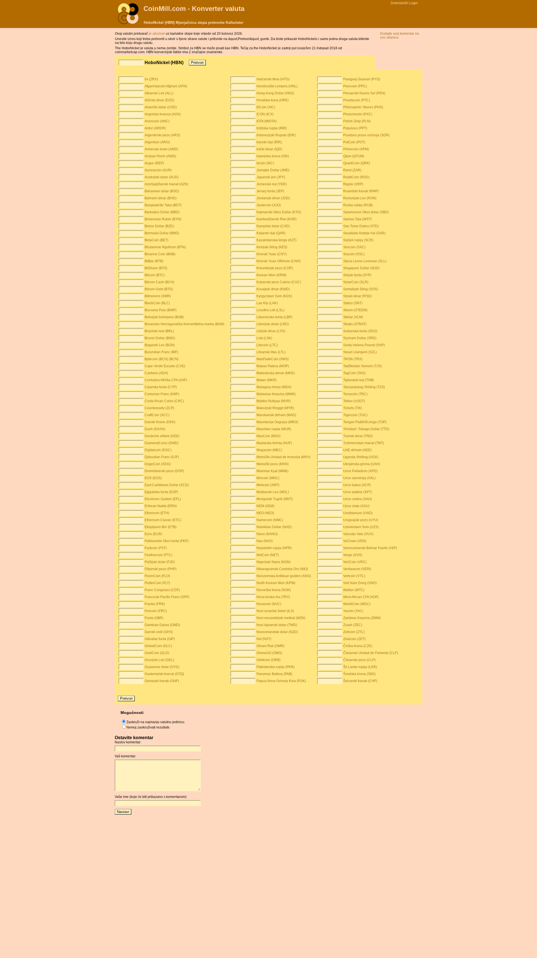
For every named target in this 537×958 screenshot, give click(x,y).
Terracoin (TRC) (355, 394)
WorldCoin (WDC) (357, 604)
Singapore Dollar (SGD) (361, 268)
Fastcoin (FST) (156, 548)
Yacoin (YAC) (353, 611)
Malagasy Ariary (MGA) (273, 387)
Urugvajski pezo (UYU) (360, 520)
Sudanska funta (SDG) (360, 331)
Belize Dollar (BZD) (159, 226)
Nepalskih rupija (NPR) (274, 548)
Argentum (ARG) (157, 142)
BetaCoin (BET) (156, 240)
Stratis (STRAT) (354, 324)
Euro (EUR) (153, 534)
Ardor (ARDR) (155, 128)
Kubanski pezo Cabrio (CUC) (278, 282)
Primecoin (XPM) (356, 149)
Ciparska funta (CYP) (161, 387)
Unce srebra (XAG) (357, 499)
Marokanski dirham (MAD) (276, 415)
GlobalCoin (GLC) (158, 646)
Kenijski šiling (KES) (271, 247)
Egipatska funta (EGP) (161, 492)
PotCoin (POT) (354, 142)
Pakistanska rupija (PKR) (275, 667)
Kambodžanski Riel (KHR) (276, 219)
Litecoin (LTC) (267, 345)
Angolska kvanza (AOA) (163, 114)
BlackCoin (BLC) (157, 303)
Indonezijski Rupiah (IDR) (276, 135)
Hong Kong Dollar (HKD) (275, 93)
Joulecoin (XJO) (268, 205)
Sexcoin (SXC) (354, 247)
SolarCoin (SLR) (355, 282)
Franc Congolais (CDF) (162, 590)
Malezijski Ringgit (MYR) (275, 408)
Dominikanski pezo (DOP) (164, 471)
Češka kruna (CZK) (357, 646)
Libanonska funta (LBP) (274, 317)
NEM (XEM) (265, 506)
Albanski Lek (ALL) (159, 93)
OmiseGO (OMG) (269, 653)
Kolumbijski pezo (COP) (274, 268)
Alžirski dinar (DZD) (159, 100)
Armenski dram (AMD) (161, 149)
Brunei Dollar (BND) (160, 338)
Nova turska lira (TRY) (273, 597)
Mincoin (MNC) (267, 478)
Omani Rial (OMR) (270, 646)
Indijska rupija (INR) (271, 128)
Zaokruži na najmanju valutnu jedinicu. (155, 722)
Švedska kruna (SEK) (359, 674)
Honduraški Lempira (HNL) (277, 86)
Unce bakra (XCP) (357, 485)
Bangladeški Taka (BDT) (163, 205)
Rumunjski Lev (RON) (359, 198)
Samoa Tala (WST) (357, 219)
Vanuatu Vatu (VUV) (358, 534)
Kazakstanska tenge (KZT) (276, 240)
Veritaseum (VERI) (357, 569)
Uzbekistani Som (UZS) (361, 527)
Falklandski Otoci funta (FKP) (167, 541)
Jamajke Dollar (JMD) (272, 170)
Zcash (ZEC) (352, 625)
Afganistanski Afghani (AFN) (166, 86)
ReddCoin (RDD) (356, 177)
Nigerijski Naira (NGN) (273, 562)
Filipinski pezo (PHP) (160, 569)
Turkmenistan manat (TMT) (363, 443)
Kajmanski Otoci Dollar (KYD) (278, 212)
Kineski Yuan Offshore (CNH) (278, 261)
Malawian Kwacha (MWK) (276, 394)
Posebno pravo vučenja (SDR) (366, 135)
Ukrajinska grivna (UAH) (361, 464)
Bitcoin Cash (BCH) (159, 282)
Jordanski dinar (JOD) (273, 198)
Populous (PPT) (355, 128)
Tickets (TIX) (352, 408)
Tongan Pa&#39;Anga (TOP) (365, 422)
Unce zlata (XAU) (356, 506)
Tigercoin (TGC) (355, 415)
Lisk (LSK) (264, 338)
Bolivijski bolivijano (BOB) (164, 317)
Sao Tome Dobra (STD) (361, 226)
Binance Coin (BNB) (160, 254)
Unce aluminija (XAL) (359, 478)
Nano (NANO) (267, 534)
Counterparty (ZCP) (159, 408)
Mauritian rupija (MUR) (273, 429)
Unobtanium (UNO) (358, 513)
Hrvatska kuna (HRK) (272, 100)
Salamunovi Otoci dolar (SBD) (366, 212)
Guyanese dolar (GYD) (162, 667)
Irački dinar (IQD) (269, 149)
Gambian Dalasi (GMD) (162, 625)
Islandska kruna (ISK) (272, 156)
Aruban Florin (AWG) (160, 156)
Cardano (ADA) (156, 373)
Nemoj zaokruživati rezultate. (148, 727)
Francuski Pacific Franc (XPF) (167, 597)
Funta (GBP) (154, 618)
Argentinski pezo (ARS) (162, 135)
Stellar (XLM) (353, 317)
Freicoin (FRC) (156, 611)
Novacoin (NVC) (268, 604)
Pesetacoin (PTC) (356, 100)
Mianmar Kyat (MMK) (272, 471)
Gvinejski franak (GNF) (162, 681)
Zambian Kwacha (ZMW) (362, 618)
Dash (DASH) (155, 429)
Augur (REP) (154, 163)
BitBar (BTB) (154, 261)
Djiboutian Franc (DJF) (162, 457)
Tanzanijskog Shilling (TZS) (364, 387)
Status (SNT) (352, 303)
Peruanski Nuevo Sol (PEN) (364, 93)
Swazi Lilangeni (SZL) (360, 352)
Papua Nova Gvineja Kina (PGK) (281, 681)
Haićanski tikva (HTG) (272, 79)
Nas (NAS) (264, 541)
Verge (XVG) (352, 555)
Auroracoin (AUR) (158, 170)
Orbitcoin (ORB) (268, 660)
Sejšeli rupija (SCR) (358, 240)
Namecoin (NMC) (269, 520)
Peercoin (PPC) (355, 86)
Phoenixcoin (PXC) (357, 114)
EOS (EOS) (153, 478)
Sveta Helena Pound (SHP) (364, 345)
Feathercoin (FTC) (158, 555)
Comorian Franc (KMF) (162, 394)
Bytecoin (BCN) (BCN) (161, 359)
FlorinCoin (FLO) (157, 576)
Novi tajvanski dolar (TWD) (276, 625)
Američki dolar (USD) (161, 107)
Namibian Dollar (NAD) (274, 527)
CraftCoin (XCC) (157, 415)
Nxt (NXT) (263, 639)
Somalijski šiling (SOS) (360, 289)
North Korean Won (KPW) (275, 583)
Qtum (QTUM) (353, 156)
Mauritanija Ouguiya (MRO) (277, 422)
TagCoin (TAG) (354, 373)
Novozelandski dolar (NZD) (277, 632)
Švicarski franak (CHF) (360, 681)
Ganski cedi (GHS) (159, 632)
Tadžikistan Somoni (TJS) (362, 366)
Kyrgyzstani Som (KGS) (274, 296)
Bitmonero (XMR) (158, 296)
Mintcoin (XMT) (267, 485)
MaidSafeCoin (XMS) (272, 359)
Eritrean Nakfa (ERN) (161, 506)
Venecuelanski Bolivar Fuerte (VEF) (370, 548)
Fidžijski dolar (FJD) (160, 562)
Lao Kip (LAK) (267, 303)
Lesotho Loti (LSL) (270, 310)
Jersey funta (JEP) (270, 191)
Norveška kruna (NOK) (273, 590)
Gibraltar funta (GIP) (160, 639)
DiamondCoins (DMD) (161, 443)
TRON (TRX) (352, 359)
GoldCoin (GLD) (157, 653)
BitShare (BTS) (156, 268)
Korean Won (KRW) (271, 275)
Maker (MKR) (266, 380)
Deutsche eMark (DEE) (162, 436)
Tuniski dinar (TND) (358, 436)
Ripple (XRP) (353, 184)
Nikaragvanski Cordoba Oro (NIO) (282, 569)
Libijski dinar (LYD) (270, 331)
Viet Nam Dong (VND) (360, 583)
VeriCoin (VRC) (355, 562)
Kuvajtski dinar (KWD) (273, 289)
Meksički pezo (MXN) (272, 464)
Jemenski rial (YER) (271, 184)
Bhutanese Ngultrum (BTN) (165, 247)
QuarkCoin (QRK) (356, 163)
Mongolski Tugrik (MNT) (274, 499)
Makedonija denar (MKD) (275, 373)
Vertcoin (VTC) (354, 576)
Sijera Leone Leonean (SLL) (365, 261)
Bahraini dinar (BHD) (160, 198)
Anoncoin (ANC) (157, 121)
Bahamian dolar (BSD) (162, 191)
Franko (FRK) (155, 604)
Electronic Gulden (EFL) (163, 499)
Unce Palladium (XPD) (360, 471)
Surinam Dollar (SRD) (359, 338)
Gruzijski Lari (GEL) (159, 660)
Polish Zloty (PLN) (357, 121)
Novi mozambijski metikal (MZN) (280, 618)
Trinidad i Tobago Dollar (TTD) (366, 429)
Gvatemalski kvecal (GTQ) (164, 674)
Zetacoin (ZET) (354, 639)
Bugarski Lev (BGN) (160, 345)
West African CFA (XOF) (361, 597)
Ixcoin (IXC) (265, 163)
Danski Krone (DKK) (160, 422)
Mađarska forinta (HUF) (274, 443)
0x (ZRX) (151, 79)
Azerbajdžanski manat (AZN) (166, 184)
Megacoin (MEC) (269, 450)
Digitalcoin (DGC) (158, 450)
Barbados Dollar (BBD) (162, 212)
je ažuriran (157, 34)
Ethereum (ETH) (157, 513)
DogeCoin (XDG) (158, 464)
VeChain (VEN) (354, 541)
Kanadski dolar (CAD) (273, 226)
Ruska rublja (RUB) (358, 205)
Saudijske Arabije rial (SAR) (364, 233)
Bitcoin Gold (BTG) (159, 289)
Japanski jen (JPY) (270, 177)
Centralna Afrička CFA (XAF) (166, 380)
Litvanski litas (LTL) (271, 352)
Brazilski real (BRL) (159, 331)
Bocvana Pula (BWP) (160, 310)
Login (413, 3)
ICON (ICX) (265, 114)
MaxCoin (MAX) (268, 436)
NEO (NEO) (265, 513)
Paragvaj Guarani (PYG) (361, 79)
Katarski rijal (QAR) (271, 233)
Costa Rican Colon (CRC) (164, 401)
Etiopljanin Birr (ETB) (160, 527)
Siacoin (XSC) (354, 254)
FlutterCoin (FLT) (157, 583)
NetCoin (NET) (267, 555)
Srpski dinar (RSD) (357, 296)
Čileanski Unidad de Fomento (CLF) (370, 653)
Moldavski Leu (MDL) (272, 492)
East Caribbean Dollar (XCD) (167, 485)
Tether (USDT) (354, 401)
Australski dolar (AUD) (161, 177)
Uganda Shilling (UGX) (360, 457)
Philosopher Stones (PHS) (363, 107)
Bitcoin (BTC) (155, 275)
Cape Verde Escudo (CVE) (165, 366)
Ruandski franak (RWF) (361, 191)
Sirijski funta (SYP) (357, 275)
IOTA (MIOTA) (266, 121)
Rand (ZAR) (352, 170)
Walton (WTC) (353, 590)
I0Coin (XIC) (265, 107)
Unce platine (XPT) (357, 492)
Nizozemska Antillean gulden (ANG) (283, 576)
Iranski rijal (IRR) (269, 142)
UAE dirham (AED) (357, 450)
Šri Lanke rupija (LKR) (360, 667)
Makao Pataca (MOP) (272, 366)
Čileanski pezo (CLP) (359, 660)
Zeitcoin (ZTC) (354, 632)
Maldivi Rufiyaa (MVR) (273, 401)
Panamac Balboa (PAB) (274, 674)
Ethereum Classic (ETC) (163, 520)
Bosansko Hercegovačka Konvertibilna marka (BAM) (184, 324)
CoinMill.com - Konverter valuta (193, 8)
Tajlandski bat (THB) (358, 380)
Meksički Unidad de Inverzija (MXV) (283, 457)
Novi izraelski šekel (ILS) (275, 611)
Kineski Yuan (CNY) (271, 254)
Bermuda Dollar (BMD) (162, 233)
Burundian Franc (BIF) (161, 352)
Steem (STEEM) (355, 310)
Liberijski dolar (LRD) (272, 324)
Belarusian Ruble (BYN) (163, 219)
